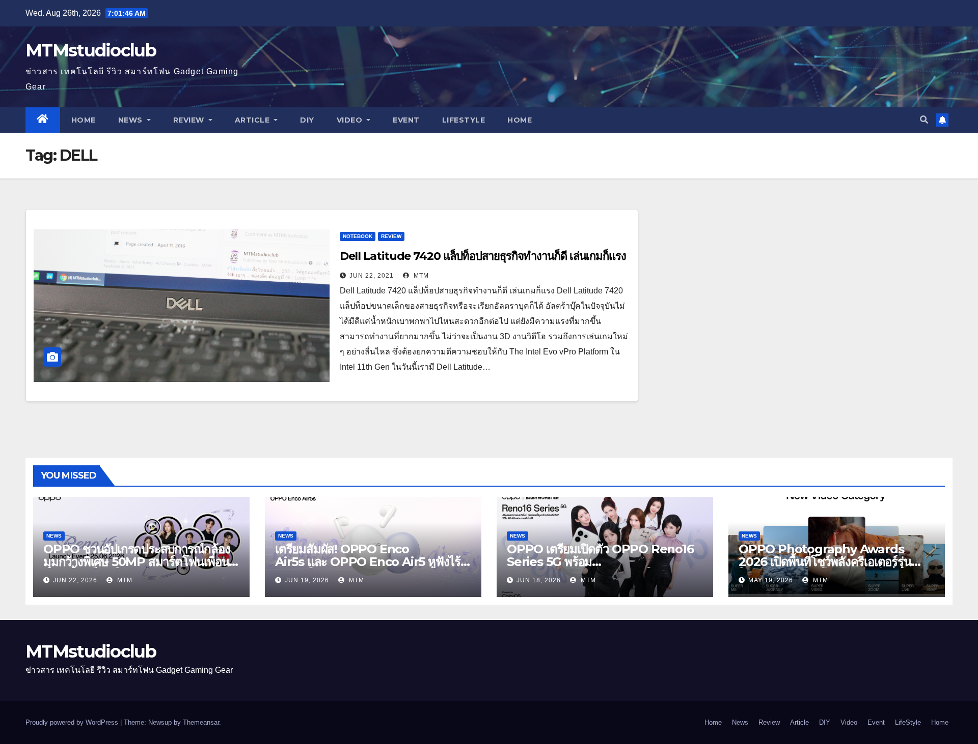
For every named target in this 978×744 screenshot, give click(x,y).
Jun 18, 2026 (539, 580)
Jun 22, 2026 (75, 580)
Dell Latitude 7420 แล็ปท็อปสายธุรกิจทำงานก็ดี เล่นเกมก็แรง (483, 256)
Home (83, 120)
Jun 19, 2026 (307, 580)
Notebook (357, 236)
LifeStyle (463, 120)
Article (253, 120)
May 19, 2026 (770, 580)
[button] (924, 119)
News (131, 120)
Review (190, 120)
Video (351, 120)
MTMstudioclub (90, 50)
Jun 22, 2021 (371, 275)
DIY (307, 120)
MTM (420, 275)
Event (406, 120)
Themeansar (201, 722)
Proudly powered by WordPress (72, 722)
